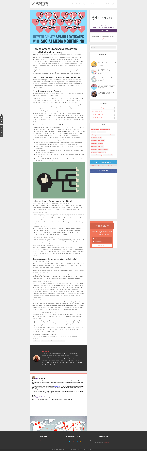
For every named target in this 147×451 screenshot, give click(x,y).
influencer (43, 341)
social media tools (107, 155)
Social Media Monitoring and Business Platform (103, 38)
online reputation (101, 132)
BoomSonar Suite (107, 442)
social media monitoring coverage (99, 149)
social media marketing (97, 143)
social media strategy (96, 155)
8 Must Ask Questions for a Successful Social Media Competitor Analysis (105, 71)
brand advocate (36, 341)
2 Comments (77, 54)
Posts (103, 58)
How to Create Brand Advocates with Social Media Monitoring (106, 85)
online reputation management (99, 135)
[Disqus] (58, 395)
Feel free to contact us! (43, 441)
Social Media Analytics (109, 4)
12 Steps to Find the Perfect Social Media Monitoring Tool (107, 93)
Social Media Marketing (93, 4)
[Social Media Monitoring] (40, 4)
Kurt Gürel (46, 351)
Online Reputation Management (99, 108)
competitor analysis (105, 129)
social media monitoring (59, 341)
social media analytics (96, 137)
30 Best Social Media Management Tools (107, 63)
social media (49, 341)
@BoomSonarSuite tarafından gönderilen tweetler (102, 165)
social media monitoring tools (98, 152)
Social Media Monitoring (78, 4)
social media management (97, 140)
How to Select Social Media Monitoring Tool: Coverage (105, 78)
